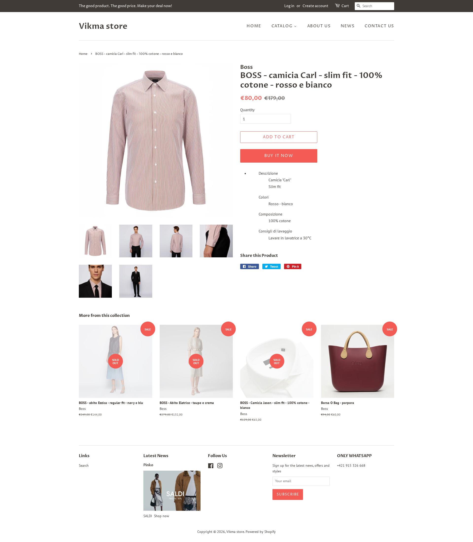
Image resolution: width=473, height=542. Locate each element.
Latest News (155, 456)
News (348, 26)
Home (254, 26)
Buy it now (278, 155)
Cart (345, 6)
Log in (289, 6)
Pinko (148, 465)
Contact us (379, 26)
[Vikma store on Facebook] (211, 467)
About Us (319, 26)
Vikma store (103, 26)
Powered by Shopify (261, 531)
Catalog (282, 26)
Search (84, 465)
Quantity (247, 109)
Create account (315, 6)
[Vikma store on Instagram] (219, 467)
